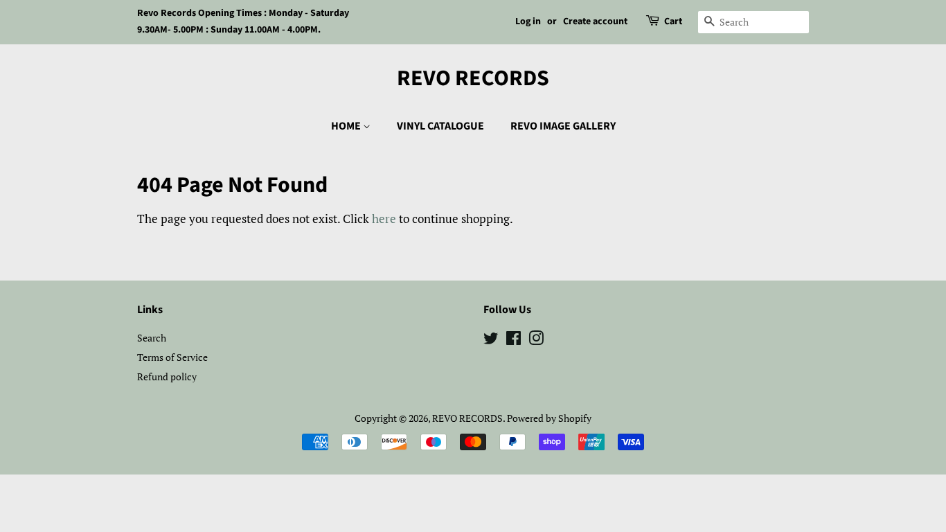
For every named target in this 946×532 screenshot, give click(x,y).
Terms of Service (172, 357)
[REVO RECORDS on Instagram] (536, 340)
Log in (528, 21)
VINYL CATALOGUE (440, 126)
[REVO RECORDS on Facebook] (513, 340)
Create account (595, 21)
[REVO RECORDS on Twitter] (491, 340)
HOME (347, 126)
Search (151, 337)
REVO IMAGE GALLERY (563, 126)
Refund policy (167, 376)
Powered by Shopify (549, 418)
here (384, 219)
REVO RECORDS (473, 78)
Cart (673, 21)
